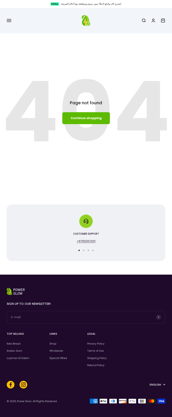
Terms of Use (95, 351)
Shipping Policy (97, 358)
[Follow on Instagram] (23, 384)
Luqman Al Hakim (18, 358)
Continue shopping (86, 118)
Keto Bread (14, 343)
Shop (53, 343)
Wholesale (56, 351)
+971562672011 (86, 241)
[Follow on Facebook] (10, 384)
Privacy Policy (95, 343)
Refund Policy (95, 365)
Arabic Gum (14, 351)
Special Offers (58, 358)
